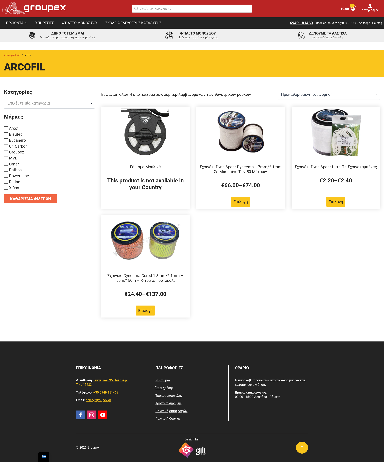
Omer (14, 163)
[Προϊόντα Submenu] (27, 23)
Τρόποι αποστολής (169, 396)
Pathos (15, 169)
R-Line (14, 181)
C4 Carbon (18, 146)
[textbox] (47, 103)
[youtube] (102, 415)
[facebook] (80, 415)
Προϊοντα (15, 23)
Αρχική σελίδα (12, 55)
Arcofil (14, 128)
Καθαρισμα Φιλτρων (30, 198)
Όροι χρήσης (164, 388)
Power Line (19, 175)
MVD (13, 158)
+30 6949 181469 (105, 392)
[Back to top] (302, 448)
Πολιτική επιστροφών (171, 411)
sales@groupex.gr (98, 400)
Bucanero (17, 140)
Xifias (14, 187)
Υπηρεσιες (44, 23)
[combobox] (49, 103)
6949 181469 (301, 23)
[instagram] (91, 415)
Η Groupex (162, 380)
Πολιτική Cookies (167, 418)
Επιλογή (240, 201)
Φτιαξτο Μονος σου (79, 23)
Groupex (16, 152)
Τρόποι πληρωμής (168, 403)
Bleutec (15, 134)
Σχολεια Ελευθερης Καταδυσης (133, 23)
